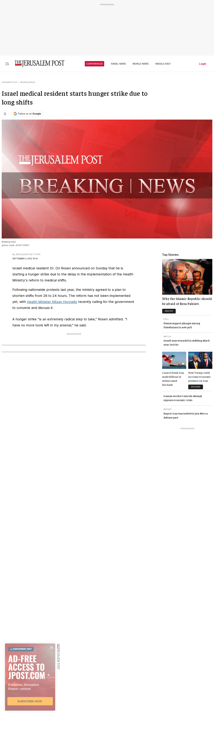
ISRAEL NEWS (118, 63)
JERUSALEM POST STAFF (28, 254)
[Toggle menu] (7, 63)
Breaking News (27, 82)
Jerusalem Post (9, 82)
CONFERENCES (94, 63)
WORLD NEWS (141, 63)
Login (202, 63)
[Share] (5, 113)
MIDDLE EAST (163, 63)
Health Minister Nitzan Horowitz (52, 302)
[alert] (30, 705)
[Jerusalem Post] (37, 63)
